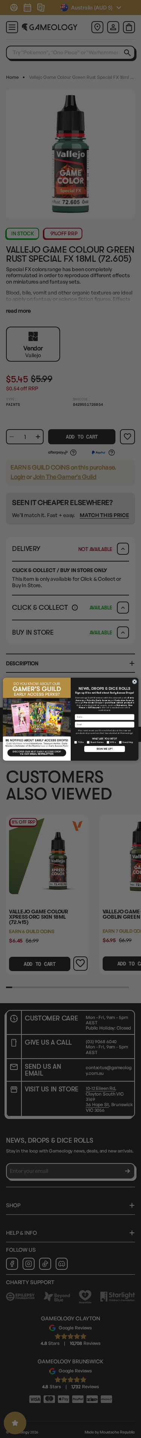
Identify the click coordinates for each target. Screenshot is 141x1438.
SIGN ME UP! (104, 748)
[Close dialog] (134, 682)
